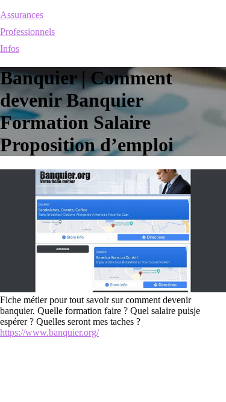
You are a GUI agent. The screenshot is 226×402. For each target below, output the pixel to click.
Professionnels (27, 32)
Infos (9, 48)
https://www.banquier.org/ (49, 332)
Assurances (21, 15)
